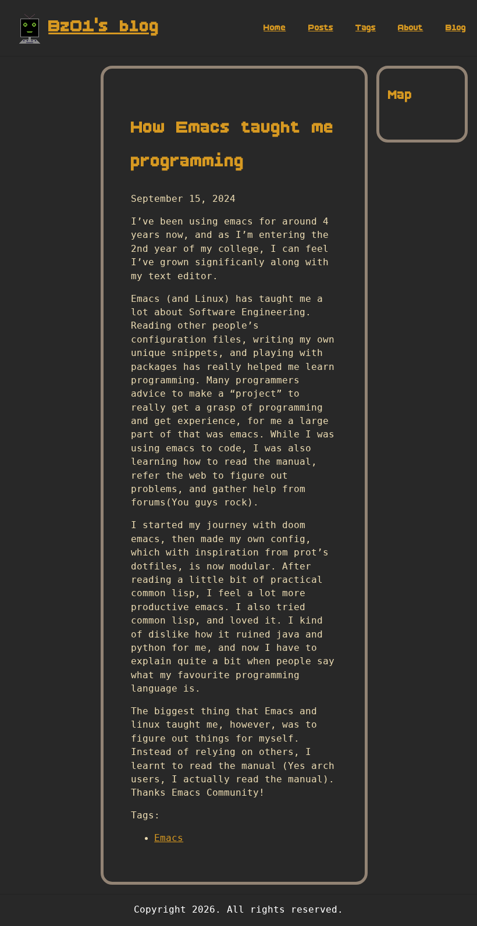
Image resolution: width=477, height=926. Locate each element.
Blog (456, 27)
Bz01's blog (103, 26)
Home (275, 27)
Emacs (168, 838)
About (410, 27)
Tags (365, 27)
